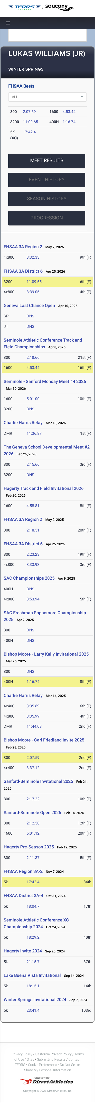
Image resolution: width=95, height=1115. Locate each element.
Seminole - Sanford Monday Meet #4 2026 (45, 381)
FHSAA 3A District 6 (23, 271)
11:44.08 (34, 726)
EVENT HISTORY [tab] (47, 179)
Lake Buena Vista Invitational (32, 975)
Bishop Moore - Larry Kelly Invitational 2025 (46, 654)
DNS (30, 316)
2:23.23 (33, 554)
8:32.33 (33, 257)
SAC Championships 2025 (29, 578)
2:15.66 (33, 464)
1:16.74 (69, 122)
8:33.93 (33, 564)
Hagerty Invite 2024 (23, 950)
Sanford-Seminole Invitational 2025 (38, 781)
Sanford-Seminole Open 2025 (32, 812)
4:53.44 (69, 111)
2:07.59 (29, 111)
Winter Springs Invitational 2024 (35, 999)
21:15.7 (33, 961)
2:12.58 (33, 823)
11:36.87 (34, 433)
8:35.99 (33, 716)
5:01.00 (33, 399)
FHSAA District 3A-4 (23, 895)
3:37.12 (33, 767)
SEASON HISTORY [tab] (46, 199)
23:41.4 (33, 1010)
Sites (30, 1059)
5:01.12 (33, 833)
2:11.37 (33, 857)
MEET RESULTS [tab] (46, 160)
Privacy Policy (21, 1054)
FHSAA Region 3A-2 (23, 871)
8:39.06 (33, 292)
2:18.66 (33, 357)
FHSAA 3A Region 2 (23, 246)
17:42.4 (29, 132)
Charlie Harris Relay (24, 422)
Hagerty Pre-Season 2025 (29, 846)
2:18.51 (33, 530)
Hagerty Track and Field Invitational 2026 (44, 488)
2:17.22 (33, 799)
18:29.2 (33, 937)
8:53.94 (33, 599)
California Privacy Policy (53, 1054)
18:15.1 (33, 986)
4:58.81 (33, 505)
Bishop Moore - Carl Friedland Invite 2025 (44, 739)
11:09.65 (30, 122)
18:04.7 (33, 906)
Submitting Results (51, 1059)
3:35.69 (33, 706)
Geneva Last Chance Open (29, 305)
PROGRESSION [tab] (46, 218)
